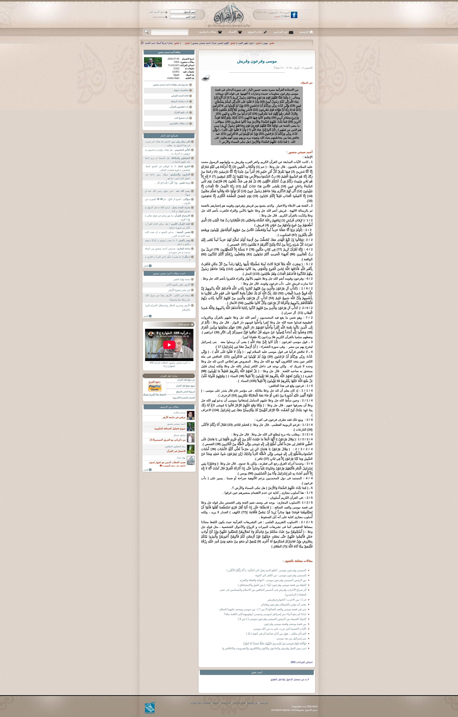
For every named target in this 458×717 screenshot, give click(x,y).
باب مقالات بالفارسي (179, 123)
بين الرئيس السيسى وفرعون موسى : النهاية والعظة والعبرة (273, 580)
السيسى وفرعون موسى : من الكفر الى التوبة (280, 575)
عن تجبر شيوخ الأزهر (179, 290)
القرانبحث (226, 703)
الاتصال (232, 31)
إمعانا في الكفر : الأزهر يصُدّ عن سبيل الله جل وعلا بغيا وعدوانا (167, 297)
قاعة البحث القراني (179, 95)
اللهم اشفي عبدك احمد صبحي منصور (294, 43)
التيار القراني (239, 703)
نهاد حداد (181, 457)
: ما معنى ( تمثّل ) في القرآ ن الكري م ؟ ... (167, 258)
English (286, 16)
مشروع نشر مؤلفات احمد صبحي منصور (170, 84)
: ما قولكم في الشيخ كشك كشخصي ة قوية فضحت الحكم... (167, 168)
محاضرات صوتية (181, 90)
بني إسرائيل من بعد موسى (291, 638)
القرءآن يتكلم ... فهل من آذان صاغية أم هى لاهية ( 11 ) (276, 633)
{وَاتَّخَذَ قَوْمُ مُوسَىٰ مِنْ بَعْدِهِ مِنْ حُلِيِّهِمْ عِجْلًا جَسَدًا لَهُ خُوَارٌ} (274, 643)
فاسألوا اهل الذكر (169, 135)
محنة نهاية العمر (181, 279)
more (148, 266)
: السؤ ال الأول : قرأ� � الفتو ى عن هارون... (167, 201)
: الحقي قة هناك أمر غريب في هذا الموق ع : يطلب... (167, 143)
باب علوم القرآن (181, 112)
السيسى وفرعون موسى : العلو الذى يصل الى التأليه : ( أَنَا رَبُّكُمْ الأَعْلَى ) (266, 570)
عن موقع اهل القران (186, 380)
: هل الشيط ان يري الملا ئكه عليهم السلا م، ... (167, 160)
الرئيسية (304, 31)
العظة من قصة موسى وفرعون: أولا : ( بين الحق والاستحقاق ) (272, 584)
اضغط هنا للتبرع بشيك (154, 394)
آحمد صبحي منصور (166, 52)
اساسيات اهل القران (200, 703)
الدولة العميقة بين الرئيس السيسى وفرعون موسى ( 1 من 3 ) (272, 618)
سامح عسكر (179, 435)
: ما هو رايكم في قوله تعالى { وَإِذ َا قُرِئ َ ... (167, 217)
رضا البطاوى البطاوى (175, 446)
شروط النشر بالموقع (185, 391)
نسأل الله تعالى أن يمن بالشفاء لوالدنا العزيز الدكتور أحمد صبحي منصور (170, 43)
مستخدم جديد (159, 17)
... (266, 43)
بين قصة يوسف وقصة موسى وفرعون (285, 623)
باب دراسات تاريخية (179, 101)
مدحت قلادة (180, 412)
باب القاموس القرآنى (179, 107)
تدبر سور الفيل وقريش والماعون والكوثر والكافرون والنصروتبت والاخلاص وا (264, 648)
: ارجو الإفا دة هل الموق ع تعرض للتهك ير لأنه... (167, 209)
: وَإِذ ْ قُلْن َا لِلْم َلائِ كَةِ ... (172, 182)
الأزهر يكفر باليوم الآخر (178, 284)
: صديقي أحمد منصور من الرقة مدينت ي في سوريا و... (167, 250)
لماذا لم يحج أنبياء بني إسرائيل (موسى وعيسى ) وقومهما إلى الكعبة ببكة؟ (265, 614)
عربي (277, 16)
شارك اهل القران (168, 376)
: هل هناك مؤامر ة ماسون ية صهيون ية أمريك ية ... (167, 151)
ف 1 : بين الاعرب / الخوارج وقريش (286, 599)
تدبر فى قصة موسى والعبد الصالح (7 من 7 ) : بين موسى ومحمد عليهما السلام (263, 609)
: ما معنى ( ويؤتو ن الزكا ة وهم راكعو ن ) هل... (167, 242)
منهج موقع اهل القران (185, 385)
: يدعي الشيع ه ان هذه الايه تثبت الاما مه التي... (167, 234)
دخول (162, 12)
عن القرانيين (281, 31)
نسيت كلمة (153, 12)
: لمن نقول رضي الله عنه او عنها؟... (167, 193)
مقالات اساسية (207, 31)
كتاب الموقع (255, 31)
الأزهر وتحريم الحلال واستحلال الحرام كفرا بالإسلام (167, 307)
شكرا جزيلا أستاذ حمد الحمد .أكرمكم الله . (235, 43)
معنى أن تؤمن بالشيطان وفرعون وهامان (283, 604)
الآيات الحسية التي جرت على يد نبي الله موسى (279, 628)
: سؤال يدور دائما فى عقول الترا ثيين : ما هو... (167, 176)
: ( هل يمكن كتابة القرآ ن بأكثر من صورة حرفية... (167, 226)
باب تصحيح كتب (181, 118)
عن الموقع (252, 703)
